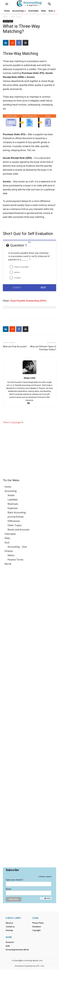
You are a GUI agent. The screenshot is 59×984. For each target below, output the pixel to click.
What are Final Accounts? (15, 346)
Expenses (13, 508)
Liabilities (13, 499)
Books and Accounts (18, 529)
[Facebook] (19, 43)
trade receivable (21, 267)
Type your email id (15, 879)
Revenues (13, 503)
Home (5, 16)
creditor (17, 278)
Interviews (10, 533)
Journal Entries (16, 516)
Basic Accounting (17, 512)
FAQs (7, 538)
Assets (11, 495)
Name (8, 889)
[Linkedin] (6, 43)
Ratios (11, 555)
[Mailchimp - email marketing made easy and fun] (45, 898)
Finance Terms (15, 559)
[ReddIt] (12, 43)
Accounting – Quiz (17, 546)
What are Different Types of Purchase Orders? (43, 348)
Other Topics (16, 16)
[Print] (25, 43)
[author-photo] (29, 374)
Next (43, 287)
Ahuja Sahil (29, 377)
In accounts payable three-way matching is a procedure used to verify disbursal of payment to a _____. (29, 256)
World (8, 563)
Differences (14, 521)
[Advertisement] (29, 449)
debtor (17, 272)
